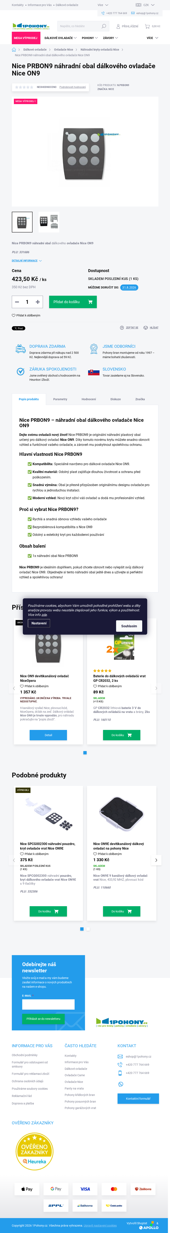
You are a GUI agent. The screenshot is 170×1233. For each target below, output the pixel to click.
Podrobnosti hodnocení (73, 87)
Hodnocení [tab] (89, 399)
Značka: (105, 89)
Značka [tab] (140, 399)
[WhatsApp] (121, 1083)
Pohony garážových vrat (80, 1108)
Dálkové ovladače (67, 5)
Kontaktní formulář (138, 1098)
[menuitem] (26, 38)
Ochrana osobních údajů (27, 1081)
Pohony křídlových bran (80, 1095)
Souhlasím (129, 626)
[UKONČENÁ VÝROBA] (48, 646)
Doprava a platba (23, 1103)
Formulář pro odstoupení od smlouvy (30, 1064)
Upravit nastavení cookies (100, 1225)
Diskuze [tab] (115, 399)
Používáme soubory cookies (30, 1088)
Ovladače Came (75, 1075)
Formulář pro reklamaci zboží (30, 1073)
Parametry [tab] (60, 399)
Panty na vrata (74, 1088)
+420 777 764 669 (137, 1064)
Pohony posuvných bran (80, 1101)
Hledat (104, 26)
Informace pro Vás (40, 5)
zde (44, 615)
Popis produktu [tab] (29, 399)
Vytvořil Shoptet (137, 1223)
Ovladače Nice (74, 1081)
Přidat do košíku (66, 302)
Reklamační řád (22, 1096)
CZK (146, 5)
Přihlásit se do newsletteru (43, 1018)
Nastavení (39, 623)
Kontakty (18, 5)
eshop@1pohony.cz (138, 1056)
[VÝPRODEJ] (48, 813)
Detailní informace (25, 260)
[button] (85, 753)
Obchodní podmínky (25, 1055)
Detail (48, 735)
